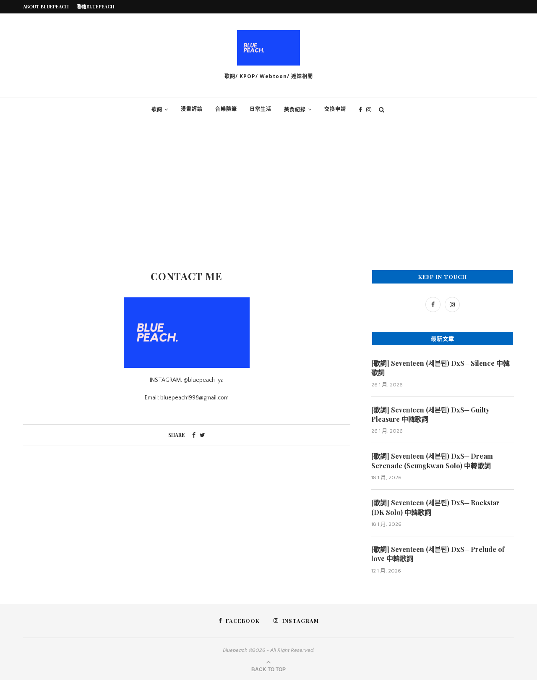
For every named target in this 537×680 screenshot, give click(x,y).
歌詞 (156, 110)
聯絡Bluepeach (96, 6)
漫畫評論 (192, 109)
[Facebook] (360, 109)
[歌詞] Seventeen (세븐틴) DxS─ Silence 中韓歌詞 (440, 368)
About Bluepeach (46, 6)
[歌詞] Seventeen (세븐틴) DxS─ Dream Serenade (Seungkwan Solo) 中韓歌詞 (432, 461)
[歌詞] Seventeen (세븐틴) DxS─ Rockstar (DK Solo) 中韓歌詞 (435, 507)
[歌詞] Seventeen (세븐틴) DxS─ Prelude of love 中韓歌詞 (437, 554)
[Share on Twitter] (202, 435)
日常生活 (260, 109)
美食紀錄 (295, 110)
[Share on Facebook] (194, 435)
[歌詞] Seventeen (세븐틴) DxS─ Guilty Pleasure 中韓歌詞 (430, 414)
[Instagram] (368, 109)
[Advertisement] (268, 185)
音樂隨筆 (226, 109)
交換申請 (335, 109)
